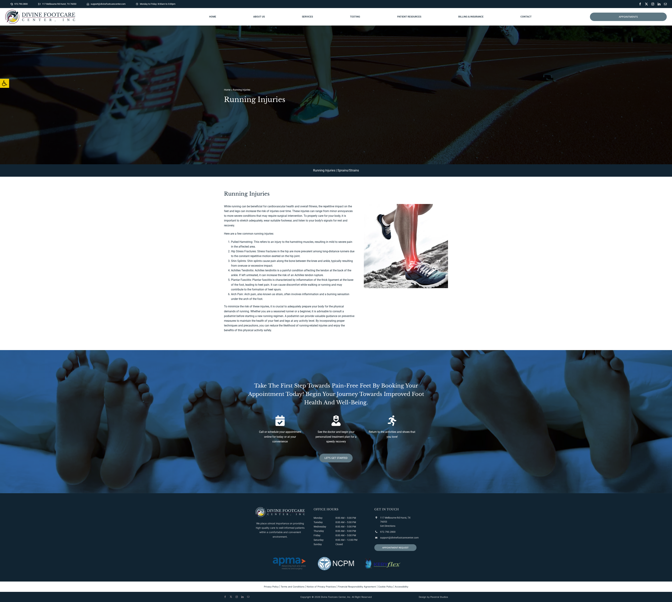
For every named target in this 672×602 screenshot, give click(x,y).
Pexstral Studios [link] (439, 597)
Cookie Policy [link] (385, 586)
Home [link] (227, 89)
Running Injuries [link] (324, 170)
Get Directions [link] (387, 525)
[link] (4, 83)
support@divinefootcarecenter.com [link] (399, 537)
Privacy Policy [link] (271, 586)
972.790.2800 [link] (388, 531)
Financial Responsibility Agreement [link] (357, 586)
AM (342, 522)
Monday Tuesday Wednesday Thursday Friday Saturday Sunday (320, 531)
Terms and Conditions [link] (292, 586)
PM (354, 522)
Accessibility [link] (401, 586)
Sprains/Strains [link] (348, 170)
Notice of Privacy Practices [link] (321, 586)
